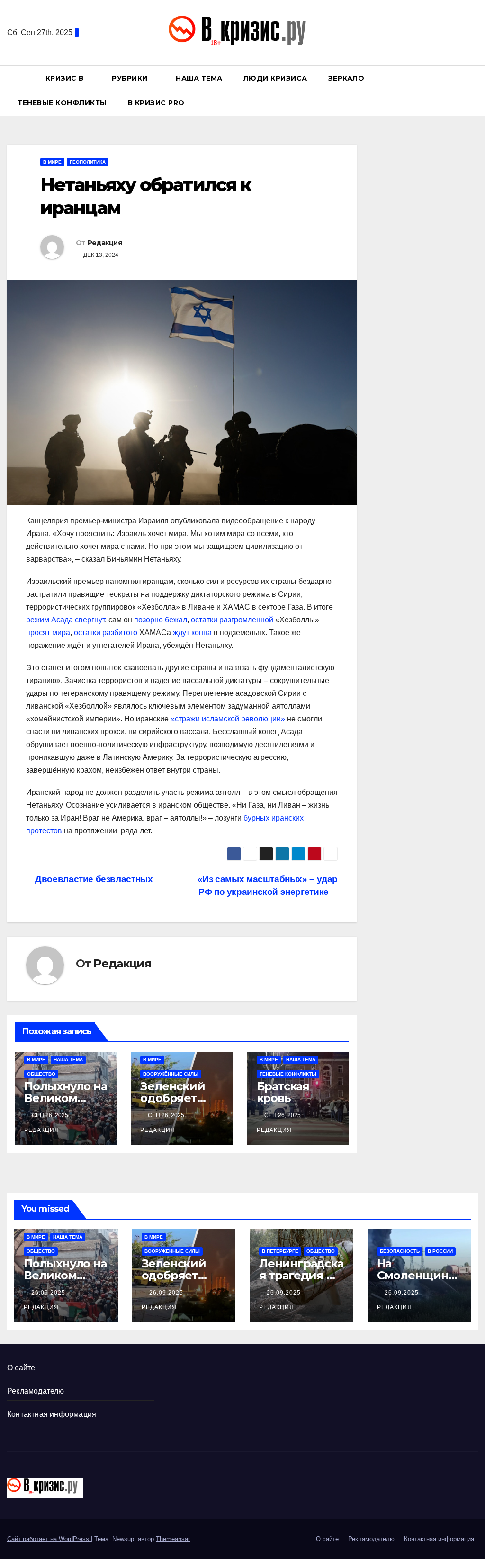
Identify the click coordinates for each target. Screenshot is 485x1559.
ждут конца (192, 633)
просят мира (48, 633)
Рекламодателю (35, 1391)
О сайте (21, 1368)
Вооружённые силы (170, 1073)
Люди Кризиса (275, 78)
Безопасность (400, 1251)
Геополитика (88, 161)
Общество (41, 1073)
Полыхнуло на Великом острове (65, 1098)
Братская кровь (283, 1092)
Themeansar (173, 1538)
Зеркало (346, 78)
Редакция (105, 242)
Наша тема (199, 78)
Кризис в (65, 78)
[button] (475, 90)
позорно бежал (160, 620)
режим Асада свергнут (65, 620)
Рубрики (131, 78)
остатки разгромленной (232, 620)
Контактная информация (51, 1414)
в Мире (52, 161)
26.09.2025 (49, 1292)
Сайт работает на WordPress (49, 1538)
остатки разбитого (105, 633)
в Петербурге (280, 1251)
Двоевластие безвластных (93, 879)
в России (440, 1251)
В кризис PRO (157, 103)
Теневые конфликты (62, 103)
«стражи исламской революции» (228, 719)
